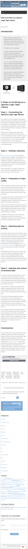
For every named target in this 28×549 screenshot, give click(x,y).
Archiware (4, 481)
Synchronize (4, 464)
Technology (4, 467)
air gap (2, 479)
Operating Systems (5, 441)
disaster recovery (16, 489)
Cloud (2, 428)
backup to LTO (10, 482)
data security (9, 489)
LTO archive (14, 491)
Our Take (3, 445)
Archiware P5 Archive (12, 341)
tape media (16, 378)
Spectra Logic (8, 376)
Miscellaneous (4, 438)
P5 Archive (9, 375)
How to (3, 435)
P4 (1, 448)
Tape (11, 498)
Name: (3, 525)
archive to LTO (14, 479)
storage (2, 498)
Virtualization (4, 470)
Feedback (3, 432)
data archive (16, 372)
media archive (13, 493)
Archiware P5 (9, 480)
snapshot (24, 496)
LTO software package (9, 155)
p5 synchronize (19, 496)
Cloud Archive (9, 484)
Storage (3, 461)
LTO (9, 491)
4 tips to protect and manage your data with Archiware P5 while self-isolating (12, 392)
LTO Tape (6, 61)
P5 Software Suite (11, 496)
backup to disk (3, 482)
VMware (3, 500)
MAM (6, 493)
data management (10, 486)
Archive (9, 372)
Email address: (4, 529)
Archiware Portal (5, 422)
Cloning (21, 482)
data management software (20, 488)
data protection (4, 489)
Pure (2, 457)
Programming (4, 454)
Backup (3, 425)
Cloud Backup (17, 484)
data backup (13, 486)
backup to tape (16, 482)
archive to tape (21, 479)
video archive (17, 498)
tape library (9, 378)
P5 (24, 382)
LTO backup (19, 491)
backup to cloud (22, 480)
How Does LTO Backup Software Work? (13, 387)
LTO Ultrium (16, 373)
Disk (21, 489)
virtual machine (24, 498)
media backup (10, 495)
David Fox (5, 382)
